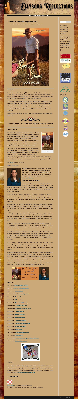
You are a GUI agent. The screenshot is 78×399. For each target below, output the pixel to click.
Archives (34, 15)
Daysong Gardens (41, 15)
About (47, 15)
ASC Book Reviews (20, 317)
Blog (30, 15)
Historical (25, 24)
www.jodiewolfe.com (27, 178)
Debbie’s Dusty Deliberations (23, 308)
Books (20, 24)
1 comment (39, 24)
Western (34, 24)
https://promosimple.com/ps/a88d (26, 372)
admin (10, 24)
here (11, 162)
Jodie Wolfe (10, 385)
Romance (29, 24)
